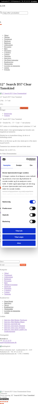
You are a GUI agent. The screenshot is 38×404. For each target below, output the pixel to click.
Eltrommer (7, 50)
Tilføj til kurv (4, 399)
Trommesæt (8, 39)
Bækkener (7, 43)
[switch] (33, 208)
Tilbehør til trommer (11, 285)
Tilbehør (7, 37)
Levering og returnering (12, 66)
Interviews (7, 58)
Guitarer (7, 54)
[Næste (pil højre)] (3, 403)
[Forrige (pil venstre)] (1, 403)
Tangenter (7, 56)
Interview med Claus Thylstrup (14, 328)
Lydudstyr (7, 52)
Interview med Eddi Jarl (12, 324)
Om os (6, 305)
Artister (6, 68)
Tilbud (6, 35)
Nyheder (7, 69)
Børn (5, 49)
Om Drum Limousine (11, 60)
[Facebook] (16, 372)
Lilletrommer (8, 45)
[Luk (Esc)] (7, 401)
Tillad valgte (19, 237)
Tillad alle (19, 231)
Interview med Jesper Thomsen (14, 326)
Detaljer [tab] (19, 165)
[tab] (8, 114)
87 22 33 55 (7, 340)
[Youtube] (16, 388)
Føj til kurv (24, 108)
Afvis (19, 243)
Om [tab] (31, 165)
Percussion (7, 47)
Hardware (7, 41)
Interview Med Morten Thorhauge (15, 320)
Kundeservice (8, 62)
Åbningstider (8, 64)
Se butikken (34, 1)
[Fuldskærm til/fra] (3, 401)
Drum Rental (8, 301)
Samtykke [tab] (7, 165)
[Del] (5, 401)
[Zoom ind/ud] (1, 401)
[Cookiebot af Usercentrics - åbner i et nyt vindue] (27, 159)
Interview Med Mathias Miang (14, 322)
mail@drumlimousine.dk (8, 342)
